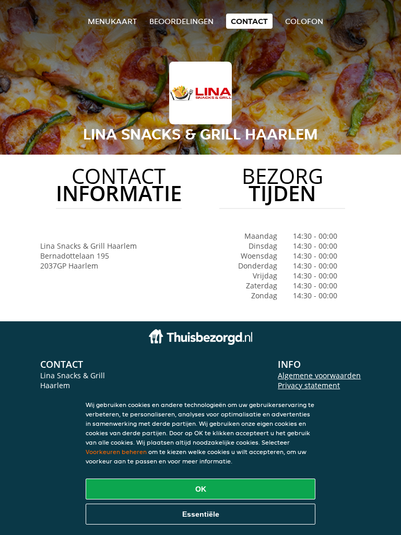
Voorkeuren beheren (116, 452)
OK (200, 489)
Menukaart (112, 21)
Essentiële (200, 514)
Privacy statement (309, 385)
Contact (249, 21)
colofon (304, 21)
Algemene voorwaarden (319, 375)
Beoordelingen (181, 21)
